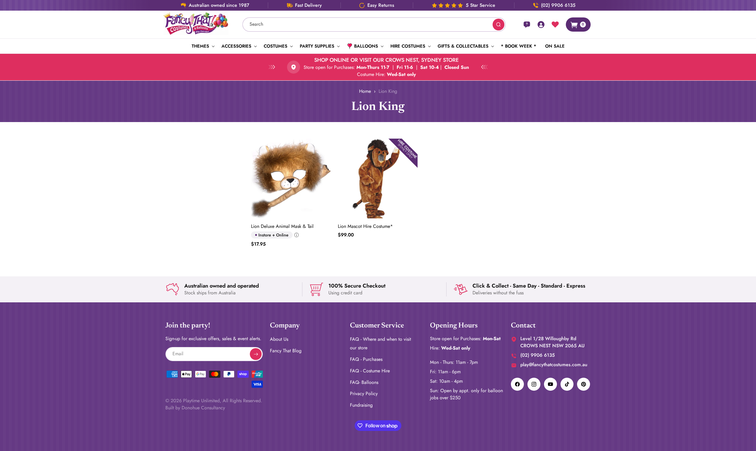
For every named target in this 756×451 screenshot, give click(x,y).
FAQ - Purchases (366, 359)
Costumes (275, 46)
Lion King (388, 91)
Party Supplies (317, 46)
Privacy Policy (364, 393)
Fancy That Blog (286, 350)
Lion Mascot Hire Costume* (365, 226)
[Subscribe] (256, 354)
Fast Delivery (308, 5)
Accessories (236, 46)
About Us (279, 339)
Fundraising (361, 405)
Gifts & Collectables (463, 46)
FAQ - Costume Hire (370, 370)
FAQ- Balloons (364, 382)
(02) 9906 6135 (558, 5)
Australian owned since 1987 (219, 5)
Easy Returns (380, 5)
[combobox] (374, 24)
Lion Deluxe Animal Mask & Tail (282, 226)
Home (365, 91)
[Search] (498, 24)
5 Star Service (480, 5)
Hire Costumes (407, 46)
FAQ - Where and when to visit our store (380, 343)
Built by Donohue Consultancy (195, 407)
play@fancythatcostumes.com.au (553, 364)
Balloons (366, 46)
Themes (200, 46)
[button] (202, 46)
